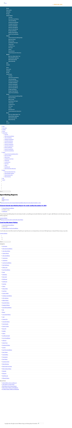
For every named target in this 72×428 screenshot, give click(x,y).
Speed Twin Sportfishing (13, 34)
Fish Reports (4, 211)
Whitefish (4, 371)
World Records (11, 51)
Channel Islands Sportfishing (8, 208)
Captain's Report (5, 228)
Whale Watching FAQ (12, 59)
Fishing (8, 36)
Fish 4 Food (4, 276)
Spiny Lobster (5, 352)
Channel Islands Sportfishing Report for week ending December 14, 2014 (23, 206)
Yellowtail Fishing (5, 378)
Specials (4, 347)
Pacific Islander (5, 324)
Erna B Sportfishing (6, 269)
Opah (3, 317)
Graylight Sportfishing (12, 24)
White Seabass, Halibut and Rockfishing (10, 387)
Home (7, 8)
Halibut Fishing (5, 300)
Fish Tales (4, 284)
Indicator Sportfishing (12, 25)
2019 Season (4, 246)
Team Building (5, 354)
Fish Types (10, 47)
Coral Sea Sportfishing (13, 228)
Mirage (3, 312)
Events (3, 272)
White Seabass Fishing (6, 368)
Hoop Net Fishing (5, 302)
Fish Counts (9, 10)
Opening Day (5, 319)
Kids (3, 309)
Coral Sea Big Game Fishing (9, 222)
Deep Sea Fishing (11, 39)
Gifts (7, 63)
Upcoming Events (5, 361)
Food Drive (4, 291)
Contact (8, 65)
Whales (8, 54)
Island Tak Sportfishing (13, 29)
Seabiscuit (4, 340)
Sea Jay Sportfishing (6, 338)
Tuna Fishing (4, 359)
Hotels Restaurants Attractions (14, 52)
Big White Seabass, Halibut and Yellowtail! (10, 389)
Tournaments (5, 357)
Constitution (4, 260)
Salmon (3, 333)
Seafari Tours (4, 342)
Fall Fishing (4, 274)
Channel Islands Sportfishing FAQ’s (15, 37)
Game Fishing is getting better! (8, 384)
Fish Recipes (4, 279)
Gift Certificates (5, 298)
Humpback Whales (6, 305)
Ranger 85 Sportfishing (13, 32)
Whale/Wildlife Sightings (13, 58)
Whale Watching (11, 61)
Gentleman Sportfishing (13, 22)
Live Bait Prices (11, 46)
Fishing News (5, 288)
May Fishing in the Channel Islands (9, 386)
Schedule (8, 12)
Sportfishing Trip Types (13, 42)
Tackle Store (11, 44)
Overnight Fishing (6, 321)
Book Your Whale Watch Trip (14, 56)
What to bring (11, 41)
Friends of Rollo (5, 293)
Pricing (7, 14)
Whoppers (4, 373)
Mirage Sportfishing (12, 30)
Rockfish (4, 331)
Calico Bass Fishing (6, 251)
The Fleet (10, 17)
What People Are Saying (7, 366)
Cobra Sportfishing (12, 20)
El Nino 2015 (4, 267)
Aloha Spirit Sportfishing (13, 19)
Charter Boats (9, 15)
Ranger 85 (4, 328)
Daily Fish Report (5, 265)
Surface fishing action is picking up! (9, 382)
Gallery (9, 49)
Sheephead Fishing (6, 345)
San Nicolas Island (6, 335)
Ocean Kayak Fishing (6, 314)
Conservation (5, 258)
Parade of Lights (5, 326)
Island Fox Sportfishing (13, 27)
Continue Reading (3, 218)
